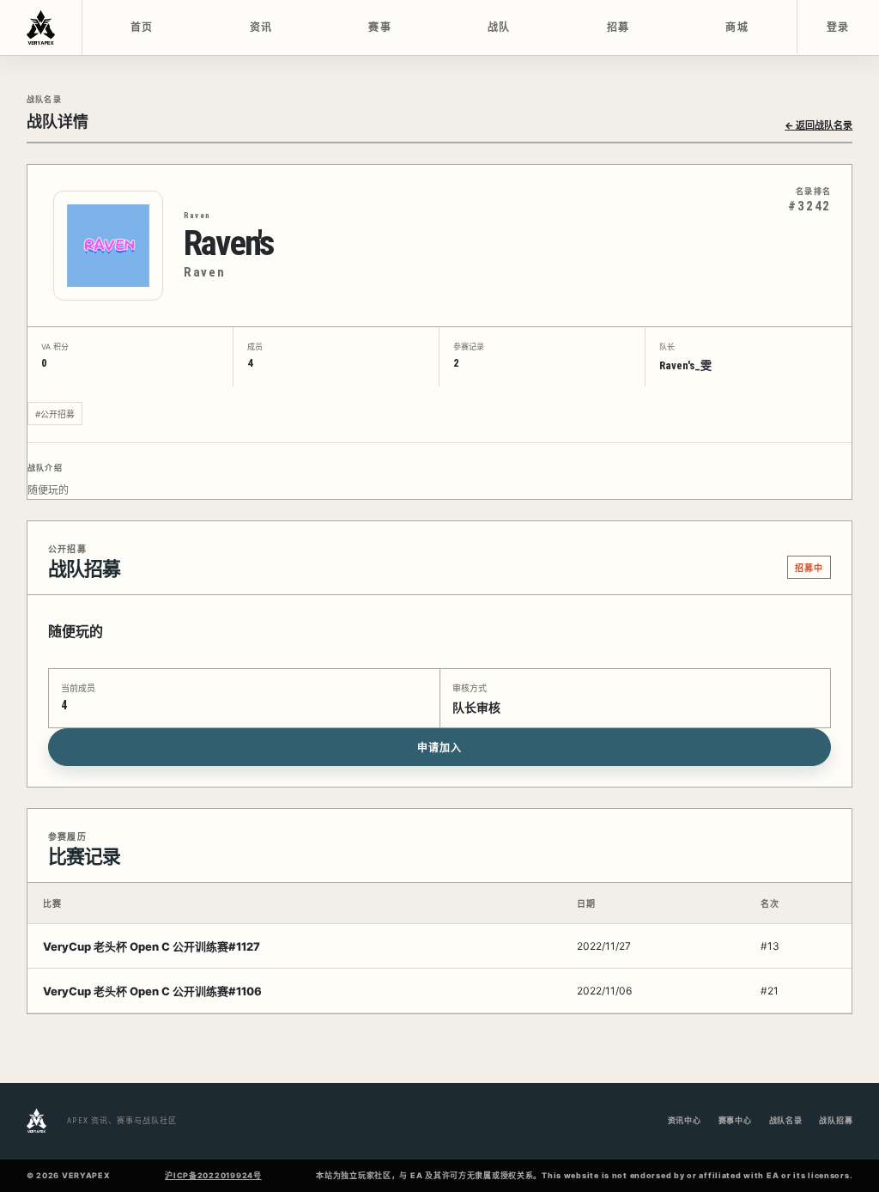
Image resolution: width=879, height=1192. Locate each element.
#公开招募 (55, 414)
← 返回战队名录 (818, 125)
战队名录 (786, 1120)
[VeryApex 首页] (41, 27)
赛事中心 (735, 1120)
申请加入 (439, 748)
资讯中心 (684, 1120)
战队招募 (835, 1120)
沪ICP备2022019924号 (213, 1175)
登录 (838, 27)
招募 (618, 27)
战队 (499, 27)
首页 (142, 27)
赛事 (379, 27)
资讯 (261, 27)
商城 (737, 27)
